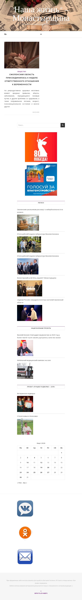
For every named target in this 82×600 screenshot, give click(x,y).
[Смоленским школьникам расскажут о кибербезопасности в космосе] (28, 223)
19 (41, 467)
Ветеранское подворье (26, 393)
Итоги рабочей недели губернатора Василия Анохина (38, 234)
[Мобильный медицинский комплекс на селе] (25, 371)
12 (41, 462)
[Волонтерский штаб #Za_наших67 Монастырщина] (29, 288)
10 (28, 462)
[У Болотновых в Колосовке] (25, 427)
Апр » (25, 483)
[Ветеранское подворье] (25, 404)
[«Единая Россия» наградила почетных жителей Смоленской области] (29, 313)
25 (34, 472)
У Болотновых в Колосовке (27, 416)
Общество (21, 71)
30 (21, 477)
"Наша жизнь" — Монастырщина (41, 14)
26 (41, 472)
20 (48, 467)
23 (21, 472)
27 (48, 472)
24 (28, 472)
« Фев (19, 483)
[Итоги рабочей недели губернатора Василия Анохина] (29, 244)
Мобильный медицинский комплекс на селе (34, 360)
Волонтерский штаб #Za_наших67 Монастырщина (36, 278)
